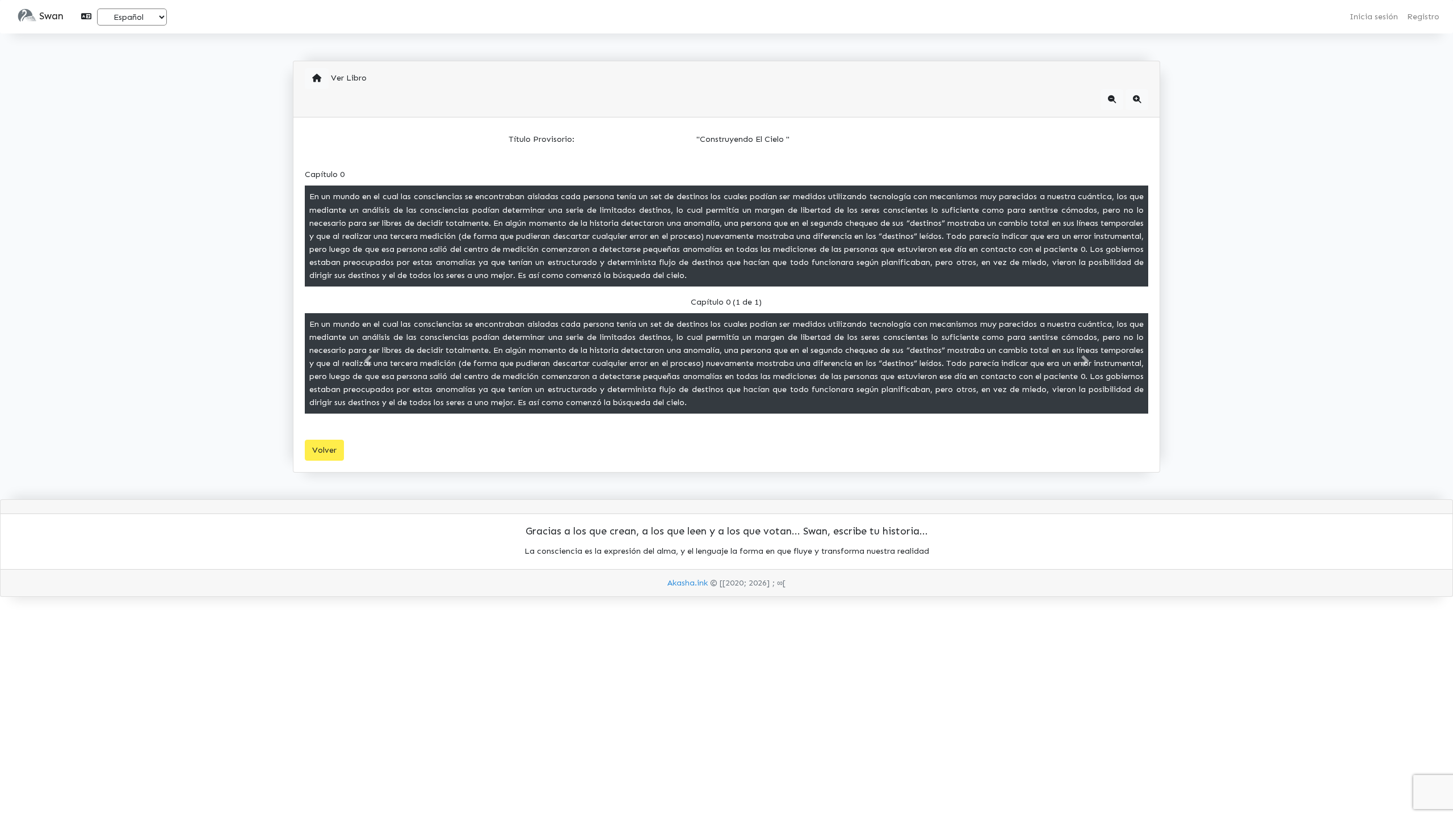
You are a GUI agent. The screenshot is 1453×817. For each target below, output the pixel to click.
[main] (317, 78)
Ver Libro (349, 78)
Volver (324, 450)
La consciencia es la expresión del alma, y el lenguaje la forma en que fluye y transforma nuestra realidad (726, 551)
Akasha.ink (687, 583)
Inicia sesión (1374, 16)
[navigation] (1112, 99)
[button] (27, 16)
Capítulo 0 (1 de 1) (726, 302)
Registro (1423, 16)
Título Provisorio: (541, 139)
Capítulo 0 (325, 174)
